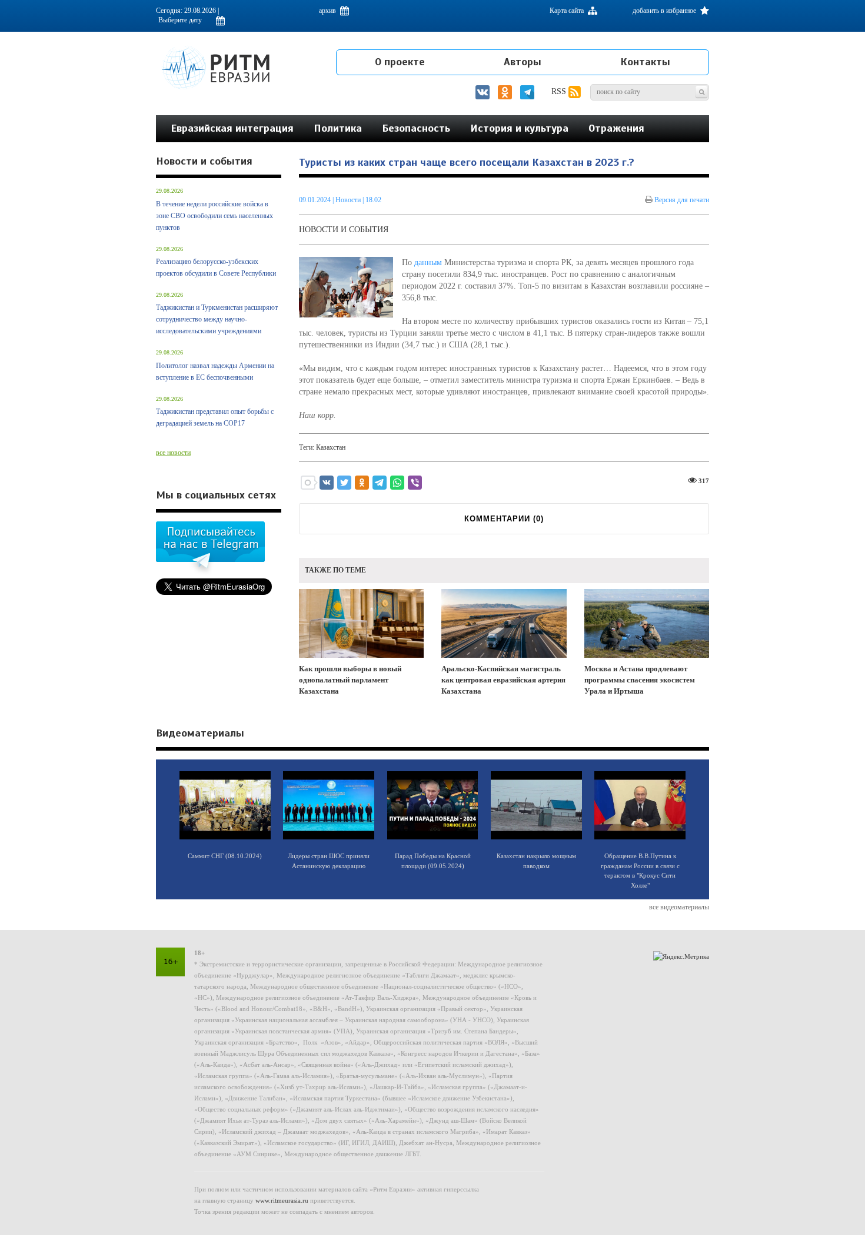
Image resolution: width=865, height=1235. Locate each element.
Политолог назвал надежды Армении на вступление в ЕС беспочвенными (215, 371)
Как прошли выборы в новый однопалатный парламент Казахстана (350, 679)
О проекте (400, 61)
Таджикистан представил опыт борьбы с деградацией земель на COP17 (215, 417)
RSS (559, 91)
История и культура (519, 128)
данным (428, 262)
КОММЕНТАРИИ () (504, 518)
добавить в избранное (665, 10)
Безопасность (416, 128)
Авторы (522, 61)
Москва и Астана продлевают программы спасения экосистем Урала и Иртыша (639, 679)
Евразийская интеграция (232, 128)
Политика (338, 128)
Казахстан (330, 447)
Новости (348, 200)
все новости (173, 453)
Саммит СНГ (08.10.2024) (225, 855)
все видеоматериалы (679, 907)
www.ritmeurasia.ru (281, 1200)
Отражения (616, 128)
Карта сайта (567, 10)
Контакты (645, 61)
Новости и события (343, 229)
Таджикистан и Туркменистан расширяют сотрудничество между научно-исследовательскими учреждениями (217, 319)
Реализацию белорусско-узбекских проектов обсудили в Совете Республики (216, 267)
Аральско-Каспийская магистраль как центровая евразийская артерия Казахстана (503, 679)
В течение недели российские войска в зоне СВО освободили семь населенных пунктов (214, 216)
